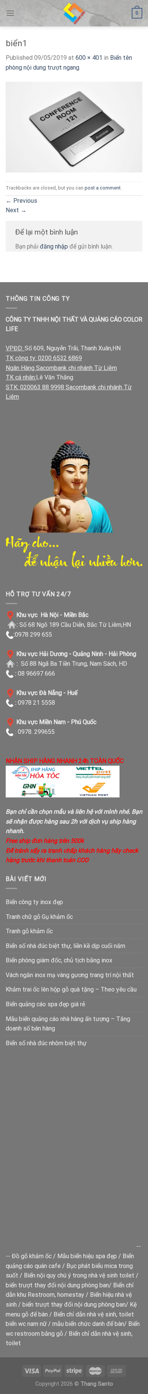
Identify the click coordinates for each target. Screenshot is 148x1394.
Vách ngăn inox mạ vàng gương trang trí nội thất (70, 975)
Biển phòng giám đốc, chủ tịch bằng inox (59, 960)
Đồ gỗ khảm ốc (32, 1256)
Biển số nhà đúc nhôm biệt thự (46, 1043)
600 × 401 (89, 57)
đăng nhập (54, 246)
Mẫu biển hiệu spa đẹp (87, 1256)
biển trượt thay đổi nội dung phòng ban (57, 1285)
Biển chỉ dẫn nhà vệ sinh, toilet (94, 1314)
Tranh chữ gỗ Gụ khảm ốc (39, 916)
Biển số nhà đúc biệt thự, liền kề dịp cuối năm (65, 946)
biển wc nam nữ (26, 1323)
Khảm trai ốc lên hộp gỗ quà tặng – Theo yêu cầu (71, 989)
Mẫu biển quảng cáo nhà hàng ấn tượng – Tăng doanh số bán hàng (68, 1023)
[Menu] (10, 13)
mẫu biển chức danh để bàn (88, 1323)
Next (16, 210)
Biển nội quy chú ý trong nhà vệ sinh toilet (79, 1275)
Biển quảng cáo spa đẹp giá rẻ (45, 1004)
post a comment (103, 188)
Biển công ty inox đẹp (34, 902)
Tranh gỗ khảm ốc (29, 931)
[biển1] (74, 126)
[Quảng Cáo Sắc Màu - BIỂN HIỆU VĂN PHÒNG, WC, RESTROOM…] (74, 13)
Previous (21, 200)
